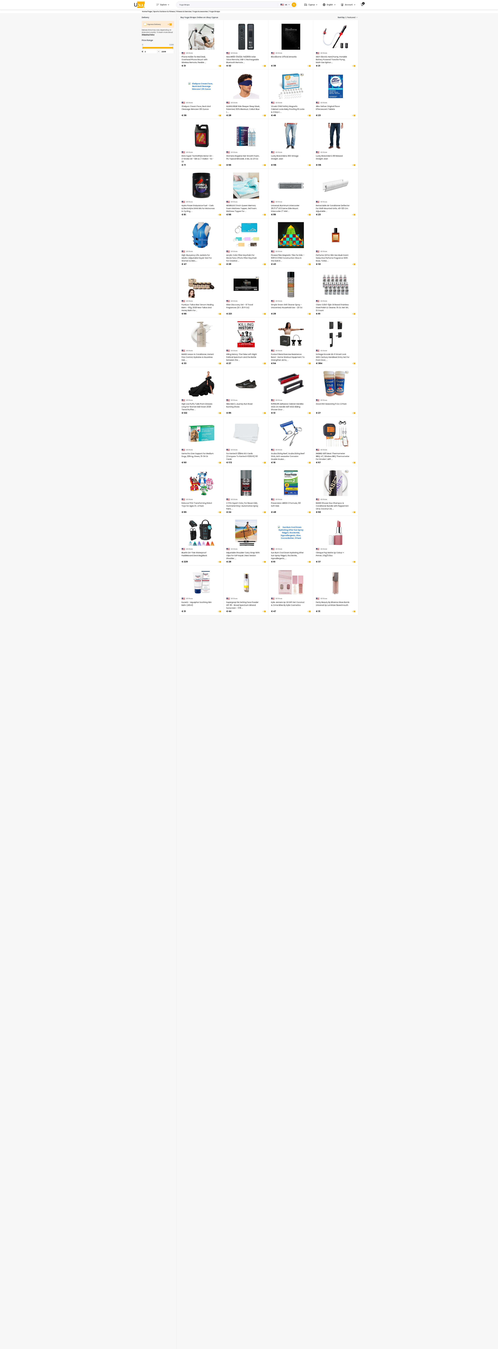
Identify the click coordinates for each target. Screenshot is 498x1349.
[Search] (294, 4)
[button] (310, 4)
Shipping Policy (148, 34)
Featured (351, 17)
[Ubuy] (139, 4)
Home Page (147, 11)
